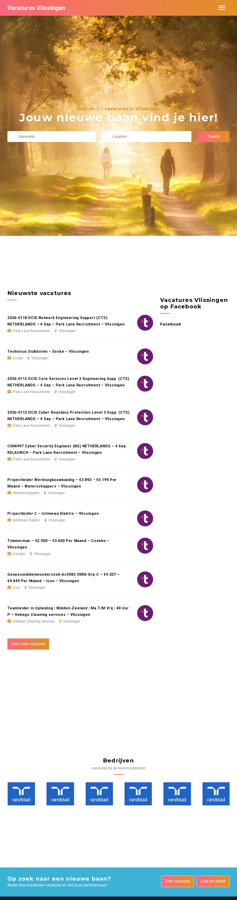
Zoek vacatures (177, 881)
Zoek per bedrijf (213, 881)
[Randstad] (21, 793)
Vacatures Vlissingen (36, 8)
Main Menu (221, 7)
